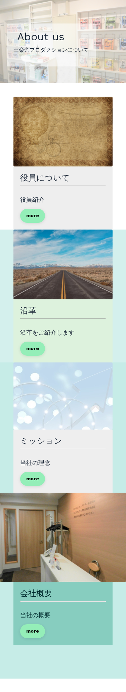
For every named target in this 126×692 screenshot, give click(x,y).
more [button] (32, 215)
